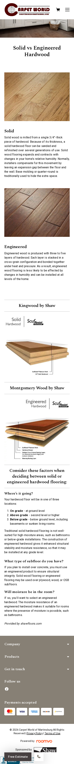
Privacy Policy (35, 733)
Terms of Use (52, 733)
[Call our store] (38, 756)
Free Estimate (18, 756)
